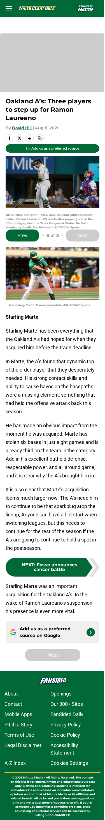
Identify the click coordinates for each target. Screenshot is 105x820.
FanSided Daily (66, 714)
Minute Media (33, 777)
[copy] (40, 138)
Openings (60, 694)
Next (82, 235)
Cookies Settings (69, 763)
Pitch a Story (18, 725)
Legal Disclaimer (22, 745)
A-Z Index (15, 763)
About (11, 694)
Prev (22, 235)
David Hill (22, 127)
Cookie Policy (65, 735)
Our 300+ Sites (66, 704)
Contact (13, 704)
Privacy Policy (65, 725)
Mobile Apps (18, 714)
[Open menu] (9, 8)
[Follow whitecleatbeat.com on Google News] (91, 632)
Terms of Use (19, 735)
